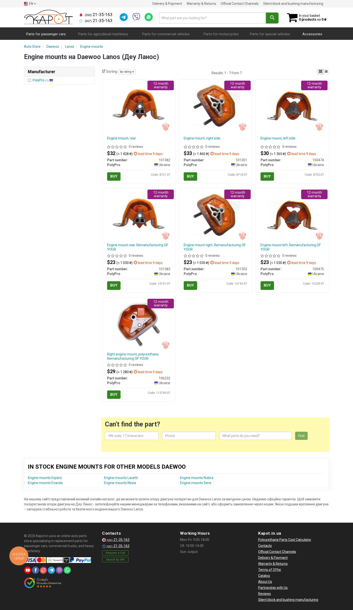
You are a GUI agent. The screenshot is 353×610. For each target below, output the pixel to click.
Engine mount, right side (202, 138)
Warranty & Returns (201, 4)
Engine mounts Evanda (45, 483)
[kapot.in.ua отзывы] (42, 583)
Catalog (264, 576)
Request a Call (115, 553)
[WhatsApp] (148, 17)
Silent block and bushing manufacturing (293, 4)
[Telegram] (123, 17)
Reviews (264, 594)
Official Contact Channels (240, 4)
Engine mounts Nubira (196, 478)
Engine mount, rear (121, 138)
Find (301, 436)
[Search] (272, 18)
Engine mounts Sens (195, 483)
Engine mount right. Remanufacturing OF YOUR (215, 247)
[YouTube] (27, 570)
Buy (113, 176)
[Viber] (136, 17)
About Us (265, 582)
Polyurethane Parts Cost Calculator (284, 540)
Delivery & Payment (167, 4)
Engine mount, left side (278, 138)
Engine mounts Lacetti (121, 478)
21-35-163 (98, 14)
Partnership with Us (273, 588)
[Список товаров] (326, 71)
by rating (126, 71)
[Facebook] (35, 570)
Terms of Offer (269, 570)
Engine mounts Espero (45, 478)
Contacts (265, 546)
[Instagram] (43, 570)
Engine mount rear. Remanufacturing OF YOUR (137, 247)
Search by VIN (115, 559)
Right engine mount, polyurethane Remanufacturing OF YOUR (132, 356)
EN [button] (31, 4)
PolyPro (41, 80)
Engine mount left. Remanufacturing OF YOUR (291, 247)
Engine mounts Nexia (120, 483)
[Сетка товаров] (320, 71)
